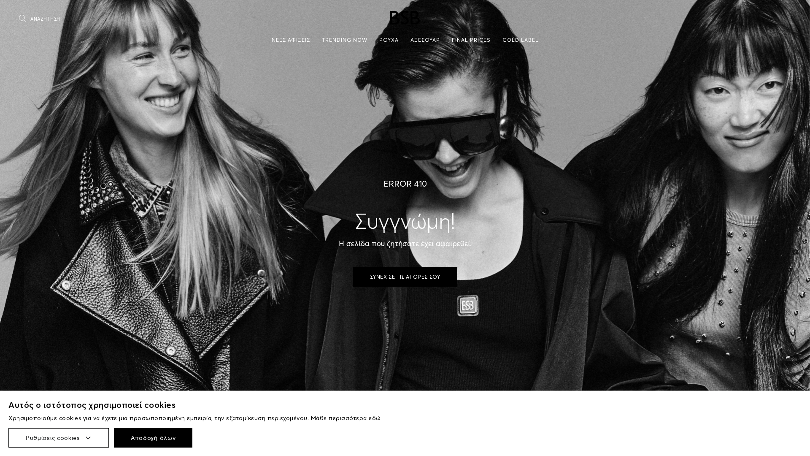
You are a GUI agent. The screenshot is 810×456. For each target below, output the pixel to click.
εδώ (375, 418)
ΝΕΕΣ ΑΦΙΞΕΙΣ (291, 40)
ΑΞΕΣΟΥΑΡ (425, 40)
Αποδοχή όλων (153, 438)
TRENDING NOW (344, 40)
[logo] (405, 17)
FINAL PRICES (471, 40)
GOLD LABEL (520, 40)
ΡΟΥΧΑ (389, 40)
